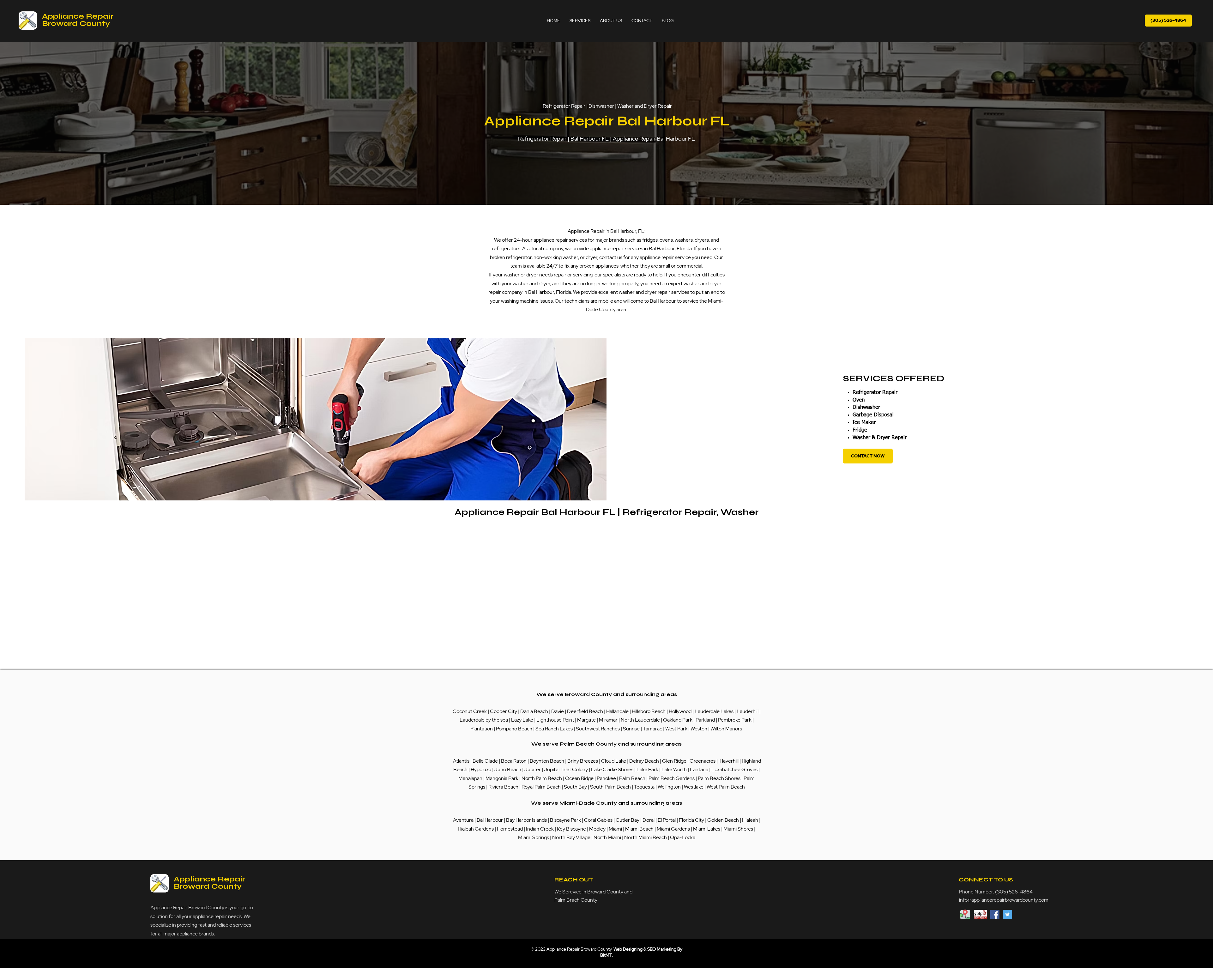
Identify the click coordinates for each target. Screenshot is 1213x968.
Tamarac (653, 728)
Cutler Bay (627, 820)
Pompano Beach (514, 728)
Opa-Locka (682, 837)
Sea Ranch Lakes (554, 728)
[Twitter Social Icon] (1007, 914)
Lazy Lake (522, 720)
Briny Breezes (582, 761)
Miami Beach (640, 829)
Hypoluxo (481, 769)
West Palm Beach (726, 786)
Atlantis (461, 761)
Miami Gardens (673, 829)
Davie (557, 711)
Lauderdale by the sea (484, 720)
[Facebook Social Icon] (994, 914)
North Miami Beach (645, 837)
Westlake (694, 786)
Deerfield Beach (585, 711)
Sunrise (632, 728)
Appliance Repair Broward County (77, 20)
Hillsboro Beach (649, 711)
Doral (649, 820)
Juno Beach (507, 769)
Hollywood (680, 711)
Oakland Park (677, 720)
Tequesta (644, 786)
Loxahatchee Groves (734, 769)
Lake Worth (674, 769)
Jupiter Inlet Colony (566, 769)
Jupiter (533, 769)
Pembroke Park (735, 720)
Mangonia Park (502, 778)
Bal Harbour (490, 820)
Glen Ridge (674, 761)
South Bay (575, 786)
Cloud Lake (613, 761)
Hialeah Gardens (476, 829)
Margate (587, 720)
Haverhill (729, 761)
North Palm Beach (542, 778)
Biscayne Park (565, 820)
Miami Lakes (707, 829)
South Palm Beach (610, 786)
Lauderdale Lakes (714, 711)
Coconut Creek (470, 711)
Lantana (699, 769)
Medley (597, 829)
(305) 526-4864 (1014, 891)
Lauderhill (748, 711)
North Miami (608, 837)
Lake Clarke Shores (612, 769)
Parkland (706, 720)
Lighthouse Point (555, 720)
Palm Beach (632, 778)
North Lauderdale (640, 720)
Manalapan (470, 778)
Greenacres (703, 761)
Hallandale (618, 711)
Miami (616, 829)
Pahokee (607, 778)
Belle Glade (485, 761)
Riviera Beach (503, 786)
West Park (676, 728)
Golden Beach (723, 820)
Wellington (670, 786)
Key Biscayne (571, 829)
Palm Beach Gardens (672, 778)
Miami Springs (533, 837)
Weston (699, 728)
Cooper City (503, 711)
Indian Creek (540, 829)
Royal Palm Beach (541, 786)
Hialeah (750, 820)
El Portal (667, 820)
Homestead (510, 829)
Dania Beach (534, 711)
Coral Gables (598, 820)
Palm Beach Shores (719, 778)
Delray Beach (644, 761)
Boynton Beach (547, 761)
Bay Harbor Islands (526, 820)
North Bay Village (571, 837)
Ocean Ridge (579, 778)
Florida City (691, 820)
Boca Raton (514, 761)
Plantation (482, 728)
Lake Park (647, 769)
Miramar (609, 720)
